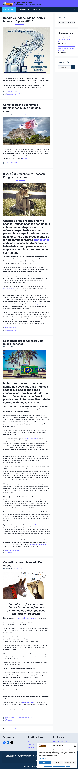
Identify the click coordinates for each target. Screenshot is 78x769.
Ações (6, 93)
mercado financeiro (35, 525)
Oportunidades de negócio (12, 327)
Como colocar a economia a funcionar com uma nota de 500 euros (23, 108)
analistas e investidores (31, 439)
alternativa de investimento (37, 544)
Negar (57, 762)
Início (29, 741)
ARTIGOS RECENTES (8, 9)
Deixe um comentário (10, 94)
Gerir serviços (42, 758)
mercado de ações (26, 618)
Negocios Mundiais (23, 3)
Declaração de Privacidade (59, 766)
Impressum (68, 766)
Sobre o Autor (32, 744)
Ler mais (24, 158)
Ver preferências (69, 762)
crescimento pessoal (9, 289)
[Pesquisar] (73, 67)
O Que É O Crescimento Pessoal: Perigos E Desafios (24, 175)
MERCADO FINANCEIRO (39, 9)
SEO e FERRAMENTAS (23, 9)
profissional (41, 239)
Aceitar (45, 762)
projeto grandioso (37, 304)
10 (10, 728)
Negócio (20, 93)
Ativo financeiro (13, 93)
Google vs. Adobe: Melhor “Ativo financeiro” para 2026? (24, 19)
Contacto (31, 747)
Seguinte (14, 728)
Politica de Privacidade (60, 741)
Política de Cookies (48, 766)
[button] (75, 745)
